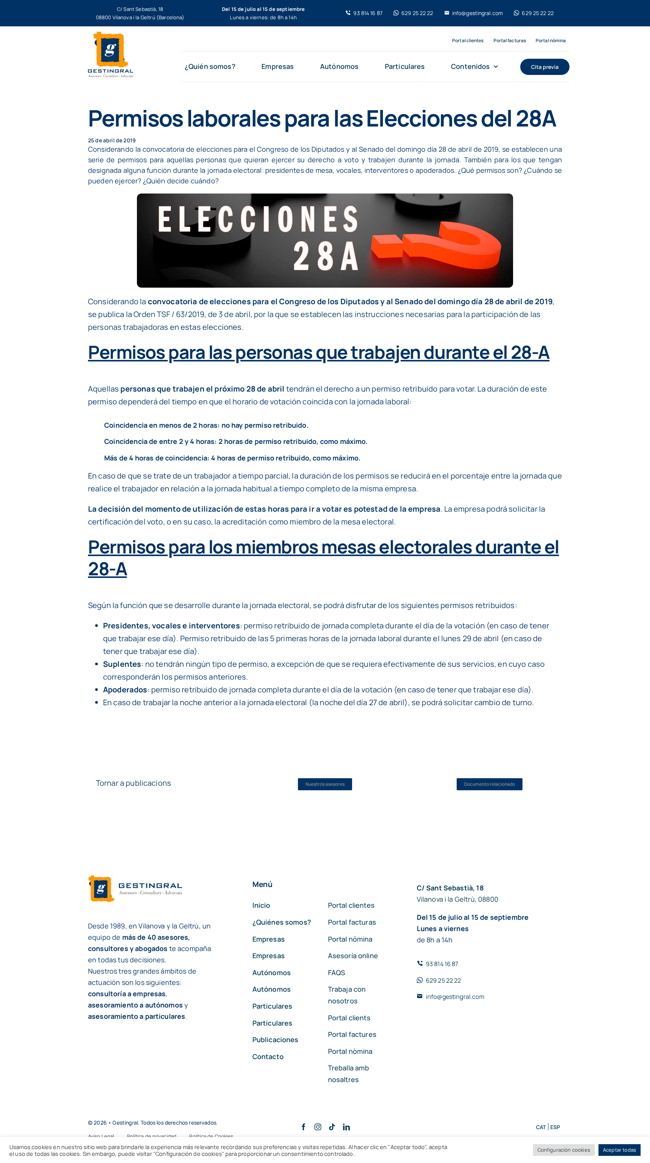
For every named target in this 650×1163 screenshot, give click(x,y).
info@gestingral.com (455, 996)
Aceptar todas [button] (619, 1149)
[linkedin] (346, 1126)
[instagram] (317, 1126)
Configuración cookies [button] (564, 1149)
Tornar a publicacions (133, 783)
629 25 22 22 (443, 980)
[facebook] (303, 1126)
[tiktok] (332, 1126)
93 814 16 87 (442, 964)
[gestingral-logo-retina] (110, 35)
